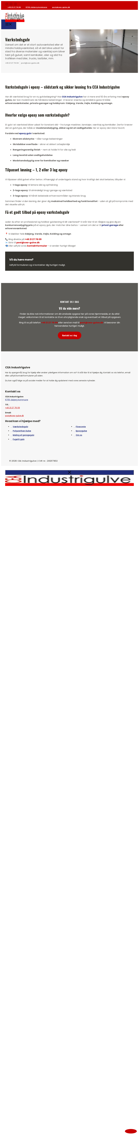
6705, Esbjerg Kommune (36, 7)
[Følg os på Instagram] (11, 4)
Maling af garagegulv (23, 435)
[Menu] (8, 24)
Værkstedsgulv (20, 426)
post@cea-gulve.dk (61, 7)
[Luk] (69, 472)
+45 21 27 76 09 (14, 7)
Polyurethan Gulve (22, 430)
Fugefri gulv (18, 439)
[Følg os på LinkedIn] (15, 4)
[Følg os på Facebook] (6, 4)
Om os (79, 435)
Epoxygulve (81, 430)
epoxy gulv (25, 133)
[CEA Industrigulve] (14, 23)
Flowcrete (81, 426)
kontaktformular (37, 245)
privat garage (110, 225)
